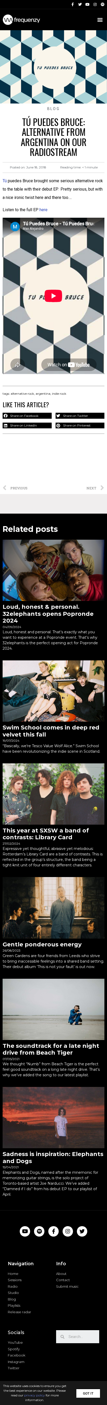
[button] (88, 1393)
